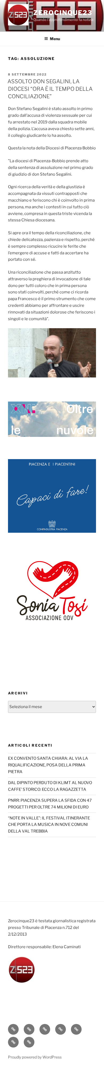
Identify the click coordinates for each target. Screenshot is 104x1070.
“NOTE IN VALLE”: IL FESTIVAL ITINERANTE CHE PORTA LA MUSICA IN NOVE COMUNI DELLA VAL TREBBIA (49, 825)
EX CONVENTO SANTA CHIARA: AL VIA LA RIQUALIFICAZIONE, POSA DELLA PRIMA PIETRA (48, 765)
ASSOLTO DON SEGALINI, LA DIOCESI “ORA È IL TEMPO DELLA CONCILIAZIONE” (50, 89)
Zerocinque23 (62, 13)
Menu (55, 38)
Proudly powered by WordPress (35, 1057)
